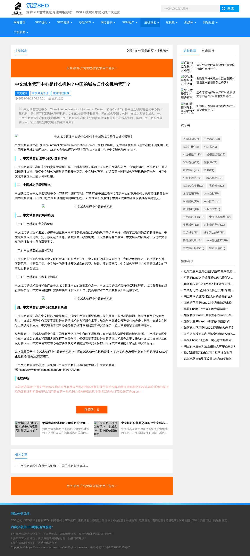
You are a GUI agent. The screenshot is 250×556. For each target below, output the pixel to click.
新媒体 (188, 22)
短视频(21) (210, 162)
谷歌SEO (85, 22)
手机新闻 (19, 32)
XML (195, 520)
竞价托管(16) (217, 185)
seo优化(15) (211, 193)
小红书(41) (210, 146)
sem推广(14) (212, 201)
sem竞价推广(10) (217, 240)
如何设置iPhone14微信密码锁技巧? (206, 321)
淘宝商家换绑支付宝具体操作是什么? (208, 296)
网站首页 (19, 22)
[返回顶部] (242, 496)
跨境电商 (171, 520)
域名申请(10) (217, 248)
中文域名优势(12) (220, 216)
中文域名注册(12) (193, 216)
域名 (24, 145)
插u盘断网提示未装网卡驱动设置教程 (208, 352)
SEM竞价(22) (191, 162)
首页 (151, 50)
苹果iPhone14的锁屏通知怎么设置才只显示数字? (215, 277)
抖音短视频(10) (192, 240)
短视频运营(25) (215, 154)
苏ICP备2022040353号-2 (114, 547)
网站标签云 (220, 520)
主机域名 (150, 22)
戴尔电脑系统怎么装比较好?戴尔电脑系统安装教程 (217, 271)
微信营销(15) (191, 193)
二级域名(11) (190, 232)
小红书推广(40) (192, 154)
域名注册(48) (191, 146)
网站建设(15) (191, 201)
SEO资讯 (63, 22)
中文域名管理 (40, 93)
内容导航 (205, 520)
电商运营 (157, 520)
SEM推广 (128, 22)
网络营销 (106, 22)
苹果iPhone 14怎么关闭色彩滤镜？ (206, 308)
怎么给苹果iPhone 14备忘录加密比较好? (210, 302)
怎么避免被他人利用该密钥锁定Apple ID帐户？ (214, 333)
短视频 (170, 22)
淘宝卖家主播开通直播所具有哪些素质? (209, 346)
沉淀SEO (42, 356)
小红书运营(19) (192, 177)
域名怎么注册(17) (193, 185)
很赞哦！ (90, 409)
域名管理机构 (61, 93)
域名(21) (209, 170)
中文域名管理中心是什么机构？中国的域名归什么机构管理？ (53, 465)
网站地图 (184, 520)
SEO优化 (41, 22)
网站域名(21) (191, 170)
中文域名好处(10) (193, 248)
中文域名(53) (212, 138)
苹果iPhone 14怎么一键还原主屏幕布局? (210, 340)
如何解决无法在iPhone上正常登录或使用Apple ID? (216, 284)
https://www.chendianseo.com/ (45, 547)
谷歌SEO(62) (191, 138)
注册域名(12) (191, 224)
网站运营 (209, 22)
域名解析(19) (214, 177)
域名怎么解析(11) (213, 232)
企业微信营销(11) (214, 224)
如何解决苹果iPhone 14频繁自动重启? (208, 327)
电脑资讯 (144, 520)
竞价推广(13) (191, 209)
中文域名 (22, 93)
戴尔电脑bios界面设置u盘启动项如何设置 (211, 358)
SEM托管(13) (212, 209)
